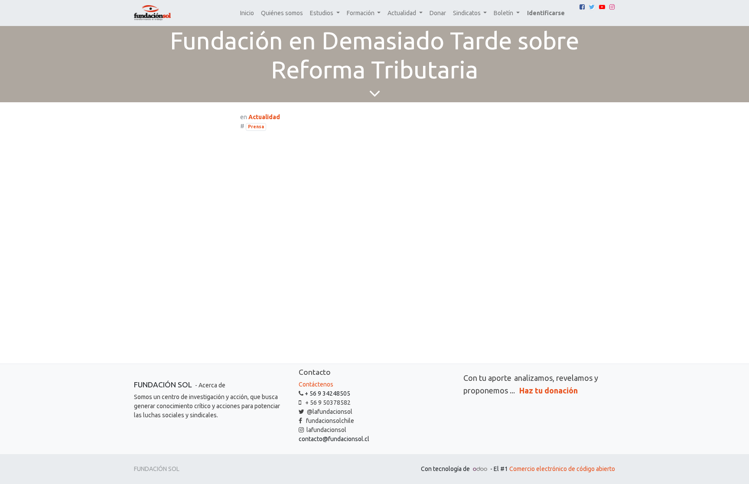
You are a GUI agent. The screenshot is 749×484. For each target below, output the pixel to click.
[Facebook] (582, 6)
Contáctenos (316, 384)
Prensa (256, 126)
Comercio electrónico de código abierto (562, 468)
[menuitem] (247, 13)
